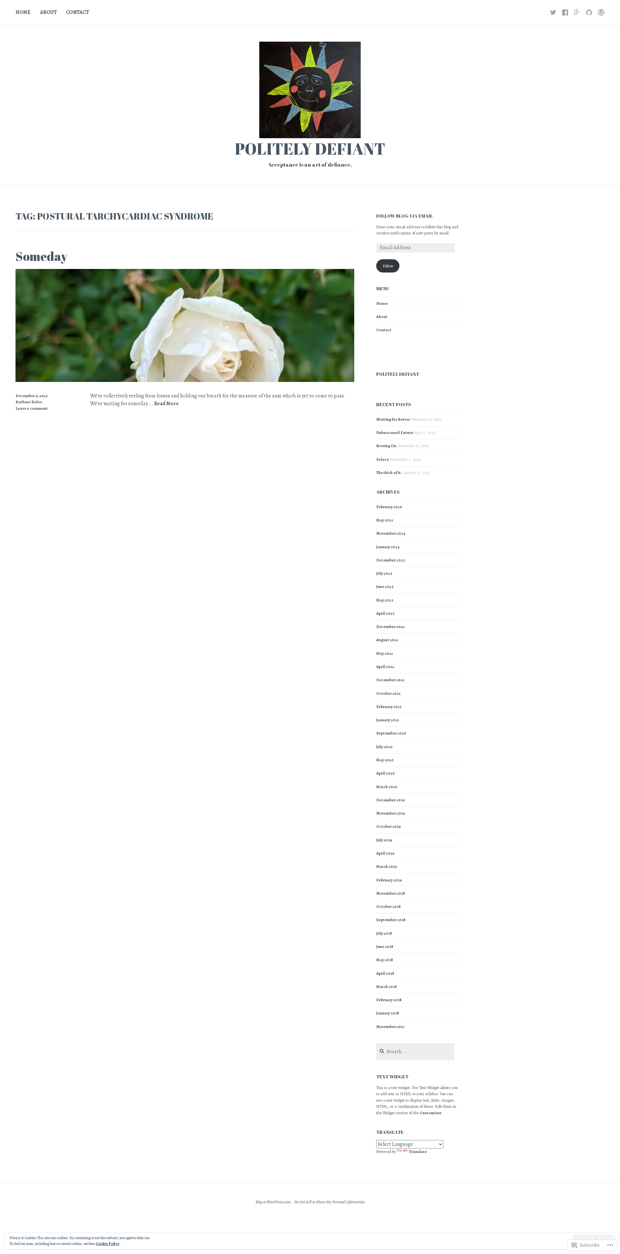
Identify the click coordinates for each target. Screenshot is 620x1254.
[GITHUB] (589, 12)
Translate (418, 1151)
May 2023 (384, 600)
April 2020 (385, 773)
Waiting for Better (393, 419)
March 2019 (386, 866)
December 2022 (390, 626)
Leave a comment (32, 408)
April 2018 (385, 973)
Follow (388, 266)
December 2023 (390, 560)
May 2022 (384, 653)
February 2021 (388, 706)
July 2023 (384, 573)
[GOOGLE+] (577, 12)
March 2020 (387, 786)
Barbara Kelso (29, 402)
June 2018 (384, 946)
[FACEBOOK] (565, 12)
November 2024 (390, 533)
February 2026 (389, 506)
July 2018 (384, 933)
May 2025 (384, 520)
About (48, 12)
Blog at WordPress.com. (273, 1202)
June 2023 (385, 586)
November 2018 (390, 893)
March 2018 (386, 986)
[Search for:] (415, 1051)
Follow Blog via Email (404, 216)
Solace (382, 459)
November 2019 (390, 813)
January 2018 (387, 1013)
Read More (166, 403)
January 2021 (387, 720)
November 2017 (390, 1026)
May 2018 (384, 959)
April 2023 (385, 613)
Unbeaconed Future (394, 432)
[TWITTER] (553, 12)
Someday (41, 256)
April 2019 (385, 853)
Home (23, 12)
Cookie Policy (107, 1243)
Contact (77, 12)
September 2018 (391, 919)
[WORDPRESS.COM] (601, 12)
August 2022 (387, 639)
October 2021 (388, 693)
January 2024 (387, 547)
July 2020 (384, 746)
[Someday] (185, 380)
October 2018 (388, 906)
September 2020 (391, 733)
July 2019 (384, 840)
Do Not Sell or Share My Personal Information (329, 1202)
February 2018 (389, 999)
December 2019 (390, 800)
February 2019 (389, 880)
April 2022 (385, 666)
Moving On (386, 445)
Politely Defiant (310, 148)
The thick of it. (389, 472)
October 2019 (388, 826)
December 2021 (390, 680)
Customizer (430, 1112)
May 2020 (385, 760)
